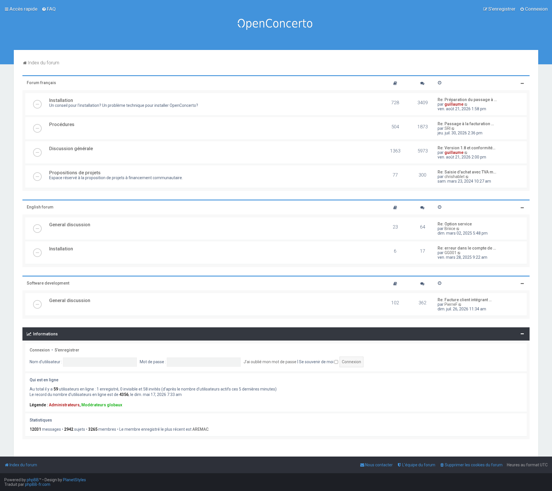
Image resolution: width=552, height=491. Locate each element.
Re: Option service (455, 224)
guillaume (453, 104)
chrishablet (454, 176)
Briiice (449, 228)
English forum (40, 207)
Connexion (40, 350)
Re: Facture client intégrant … (465, 299)
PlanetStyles (74, 480)
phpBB (33, 480)
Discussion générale (71, 148)
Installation (61, 100)
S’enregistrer (67, 350)
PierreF (450, 304)
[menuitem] (49, 9)
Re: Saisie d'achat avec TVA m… (467, 172)
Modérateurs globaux (101, 405)
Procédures (61, 124)
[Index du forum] (276, 25)
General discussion (69, 224)
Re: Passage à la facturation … (466, 123)
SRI (447, 128)
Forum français (41, 82)
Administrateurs (64, 405)
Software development (48, 283)
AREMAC (200, 429)
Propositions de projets (75, 172)
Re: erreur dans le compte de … (467, 248)
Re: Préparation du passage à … (467, 99)
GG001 (450, 252)
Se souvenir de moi (316, 361)
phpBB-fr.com (37, 484)
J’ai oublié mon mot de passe (270, 361)
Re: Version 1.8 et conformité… (466, 148)
